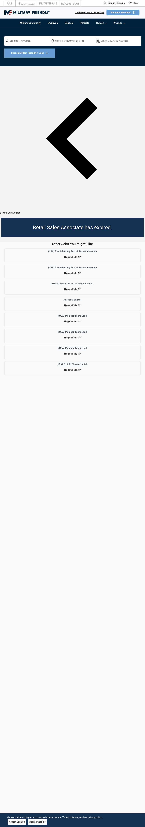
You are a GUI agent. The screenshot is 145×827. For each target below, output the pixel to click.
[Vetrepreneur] (26, 3)
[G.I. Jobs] (9, 3)
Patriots (84, 23)
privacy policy (95, 817)
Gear (135, 3)
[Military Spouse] (48, 3)
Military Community (30, 23)
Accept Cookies (17, 821)
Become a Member (121, 12)
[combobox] (27, 41)
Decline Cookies (37, 821)
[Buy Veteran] (70, 3)
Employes (52, 23)
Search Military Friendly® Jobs (28, 53)
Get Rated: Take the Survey (89, 12)
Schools (69, 23)
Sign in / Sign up (116, 3)
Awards (118, 23)
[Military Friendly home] (27, 13)
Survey (100, 23)
